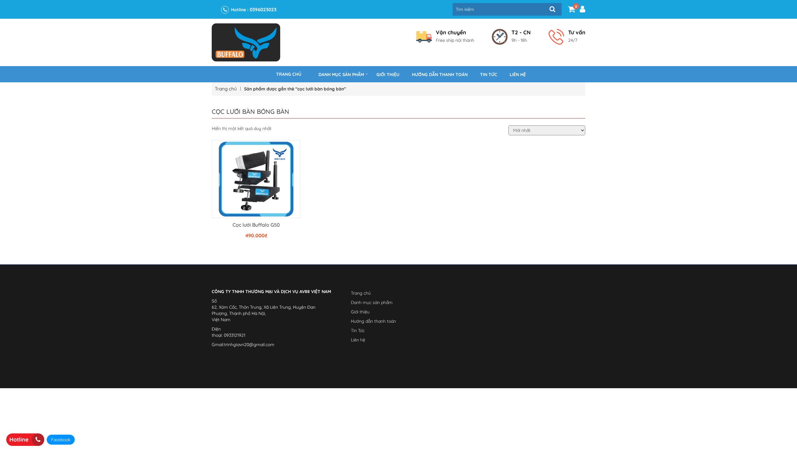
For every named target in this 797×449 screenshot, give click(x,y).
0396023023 (263, 9)
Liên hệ (518, 74)
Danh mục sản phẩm (341, 74)
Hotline (19, 439)
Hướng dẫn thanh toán (440, 74)
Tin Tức (488, 74)
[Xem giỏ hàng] (571, 10)
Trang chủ (288, 74)
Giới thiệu (387, 74)
